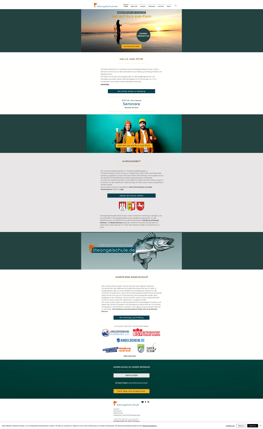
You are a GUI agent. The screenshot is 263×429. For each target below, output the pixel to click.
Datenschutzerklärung (149, 426)
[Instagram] (148, 402)
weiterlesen (105, 84)
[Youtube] (142, 402)
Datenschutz (118, 413)
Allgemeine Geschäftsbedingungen (127, 415)
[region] (144, 36)
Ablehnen (241, 426)
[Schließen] (260, 425)
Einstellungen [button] (230, 426)
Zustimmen (252, 426)
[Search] (176, 5)
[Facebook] (145, 402)
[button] (143, 5)
